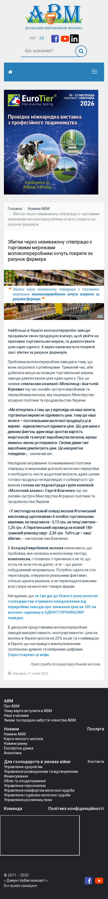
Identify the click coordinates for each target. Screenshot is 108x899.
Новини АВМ (39, 209)
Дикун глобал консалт (26, 880)
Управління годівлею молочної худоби (37, 795)
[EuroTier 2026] (51, 142)
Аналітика (12, 753)
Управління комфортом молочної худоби (39, 790)
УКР (32, 38)
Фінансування (16, 776)
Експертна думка (18, 748)
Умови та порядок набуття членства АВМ (40, 720)
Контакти (96, 761)
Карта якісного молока (23, 739)
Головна (15, 209)
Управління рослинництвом (28, 800)
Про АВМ (11, 706)
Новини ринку (16, 743)
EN (42, 38)
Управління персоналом (25, 786)
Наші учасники (16, 715)
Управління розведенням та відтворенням (41, 771)
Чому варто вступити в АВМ (28, 711)
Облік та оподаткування (25, 781)
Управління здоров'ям (23, 767)
